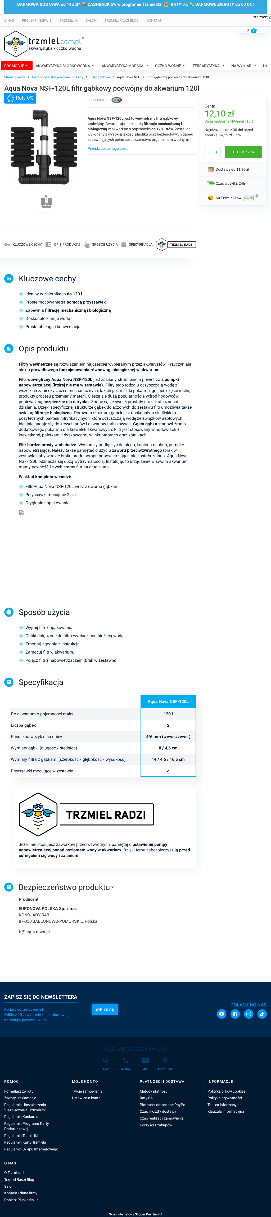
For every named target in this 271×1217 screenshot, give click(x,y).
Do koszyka (243, 152)
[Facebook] (235, 1014)
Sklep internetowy (134, 1214)
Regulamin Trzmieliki (21, 1136)
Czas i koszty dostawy (158, 1111)
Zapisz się (105, 1009)
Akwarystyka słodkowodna (50, 77)
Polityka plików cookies (226, 1091)
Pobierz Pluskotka (19, 1200)
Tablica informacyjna (224, 1105)
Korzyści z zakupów (156, 1125)
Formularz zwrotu (19, 1091)
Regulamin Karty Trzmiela (25, 1142)
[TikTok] (262, 1014)
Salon (8, 1186)
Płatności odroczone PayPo (162, 1105)
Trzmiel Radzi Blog (19, 1179)
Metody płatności (154, 1091)
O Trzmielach (14, 1173)
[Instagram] (248, 1014)
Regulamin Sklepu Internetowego (31, 1149)
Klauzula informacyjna (225, 1111)
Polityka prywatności (224, 1098)
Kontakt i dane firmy (20, 1193)
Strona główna (14, 77)
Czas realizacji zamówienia (162, 1118)
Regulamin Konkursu (21, 1117)
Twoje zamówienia (87, 1091)
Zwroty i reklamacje (20, 1098)
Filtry (79, 77)
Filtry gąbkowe (100, 77)
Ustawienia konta (86, 1098)
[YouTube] (221, 1014)
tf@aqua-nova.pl (34, 931)
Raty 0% (146, 1098)
